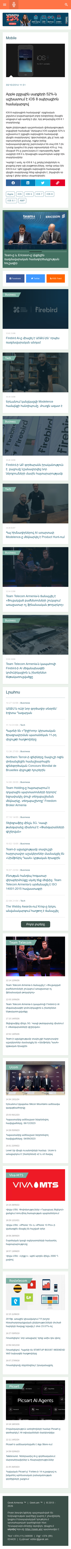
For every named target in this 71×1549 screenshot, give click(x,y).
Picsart (14, 1386)
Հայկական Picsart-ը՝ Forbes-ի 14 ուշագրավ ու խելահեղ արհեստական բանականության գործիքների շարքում (31, 1475)
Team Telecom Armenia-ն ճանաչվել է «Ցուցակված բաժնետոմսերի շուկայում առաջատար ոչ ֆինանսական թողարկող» (35, 600)
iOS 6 (29, 194)
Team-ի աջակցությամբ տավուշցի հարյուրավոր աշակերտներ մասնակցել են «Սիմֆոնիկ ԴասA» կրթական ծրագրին (35, 854)
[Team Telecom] (35, 19)
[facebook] (13, 182)
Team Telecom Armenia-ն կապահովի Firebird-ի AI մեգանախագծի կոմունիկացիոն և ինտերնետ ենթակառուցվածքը (31, 670)
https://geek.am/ (34, 1529)
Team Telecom (20, 942)
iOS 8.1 (11, 200)
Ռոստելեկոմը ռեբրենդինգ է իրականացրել (29, 1365)
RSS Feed (56, 278)
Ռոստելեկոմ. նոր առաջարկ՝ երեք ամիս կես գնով (33, 1338)
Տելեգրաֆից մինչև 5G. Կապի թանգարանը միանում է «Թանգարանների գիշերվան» (35, 827)
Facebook (16, 278)
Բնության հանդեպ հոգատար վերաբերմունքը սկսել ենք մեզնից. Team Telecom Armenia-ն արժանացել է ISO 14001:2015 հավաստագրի (33, 882)
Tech (8, 358)
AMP (22, 200)
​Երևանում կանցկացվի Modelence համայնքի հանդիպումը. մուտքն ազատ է (34, 404)
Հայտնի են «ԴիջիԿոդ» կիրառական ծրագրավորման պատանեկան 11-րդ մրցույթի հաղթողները (31, 735)
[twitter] (43, 182)
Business (10, 294)
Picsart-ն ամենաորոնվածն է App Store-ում (29, 1444)
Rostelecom (18, 1280)
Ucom (13, 1067)
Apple (10, 194)
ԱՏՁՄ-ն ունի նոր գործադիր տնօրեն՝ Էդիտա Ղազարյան (31, 711)
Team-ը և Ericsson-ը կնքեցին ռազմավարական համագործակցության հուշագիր (31, 259)
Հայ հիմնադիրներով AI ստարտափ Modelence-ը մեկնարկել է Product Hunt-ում (35, 535)
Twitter (36, 278)
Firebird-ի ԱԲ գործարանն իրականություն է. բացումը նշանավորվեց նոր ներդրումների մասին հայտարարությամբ (34, 469)
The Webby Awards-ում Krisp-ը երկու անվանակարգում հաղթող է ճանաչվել (32, 908)
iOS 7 (39, 194)
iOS (20, 194)
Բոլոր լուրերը (35, 924)
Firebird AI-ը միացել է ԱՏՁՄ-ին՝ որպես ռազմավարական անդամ (32, 340)
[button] (10, 251)
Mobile (11, 38)
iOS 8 (50, 194)
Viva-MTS (16, 1175)
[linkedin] (28, 182)
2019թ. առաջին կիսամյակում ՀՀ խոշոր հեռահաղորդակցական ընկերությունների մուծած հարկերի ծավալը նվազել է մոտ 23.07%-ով (33, 1323)
